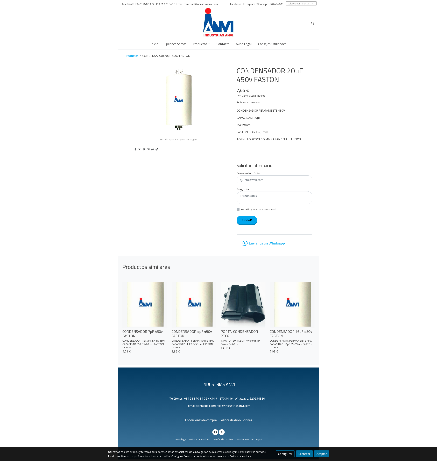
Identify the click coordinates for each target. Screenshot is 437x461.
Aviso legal (181, 439)
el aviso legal (269, 209)
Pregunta (243, 189)
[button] (201, 43)
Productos (131, 56)
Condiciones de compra (201, 420)
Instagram (249, 4)
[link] (218, 23)
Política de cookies (199, 439)
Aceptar (321, 454)
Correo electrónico (249, 173)
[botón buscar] (312, 23)
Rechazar (304, 454)
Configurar (285, 454)
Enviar (247, 220)
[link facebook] (215, 431)
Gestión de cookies (222, 439)
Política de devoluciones (236, 420)
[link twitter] (222, 431)
